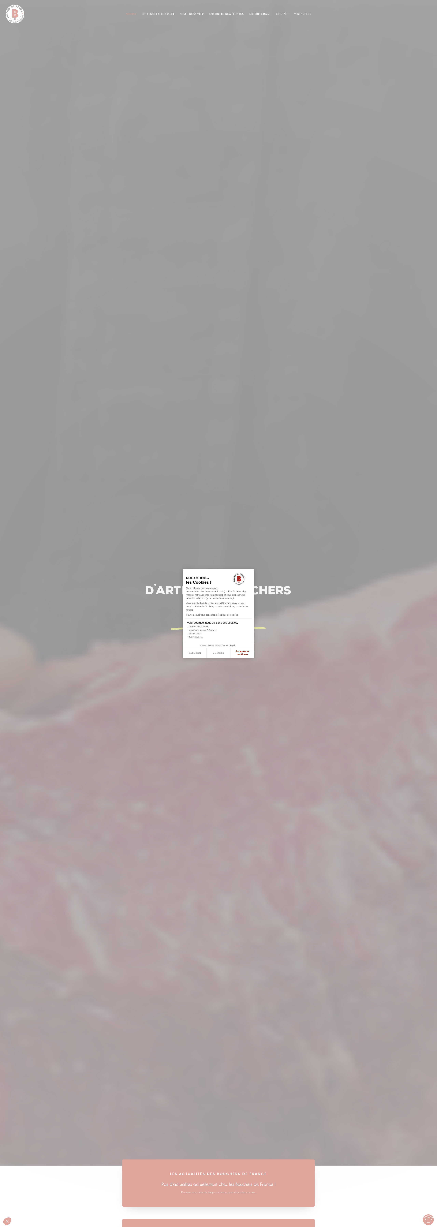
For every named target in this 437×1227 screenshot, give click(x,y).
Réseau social (195, 634)
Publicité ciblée (196, 637)
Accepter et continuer (242, 653)
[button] (7, 1221)
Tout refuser (194, 652)
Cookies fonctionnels (198, 626)
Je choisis (218, 652)
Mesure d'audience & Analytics (203, 630)
